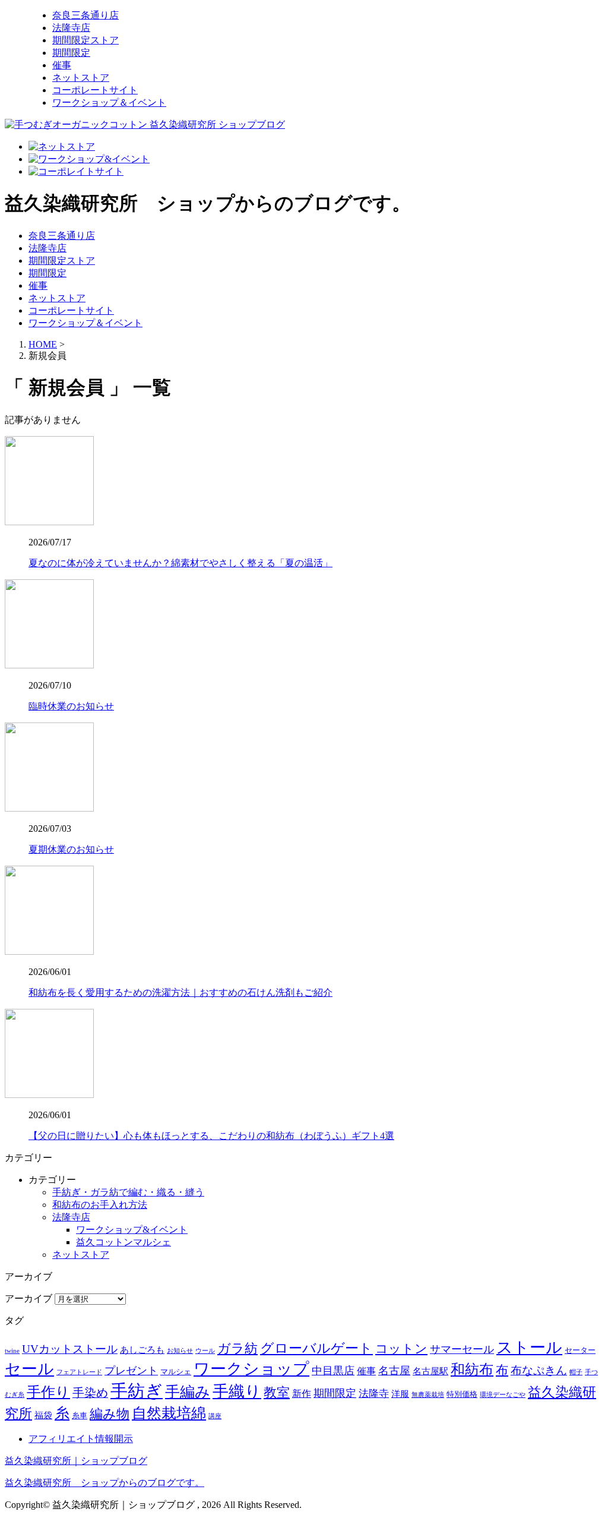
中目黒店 (333, 1371)
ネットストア (80, 77)
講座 (214, 1416)
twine (12, 1351)
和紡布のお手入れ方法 (99, 1205)
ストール (529, 1347)
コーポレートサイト (95, 90)
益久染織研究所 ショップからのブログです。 (104, 1483)
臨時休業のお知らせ (71, 706)
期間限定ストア (85, 40)
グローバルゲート (316, 1348)
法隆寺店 (71, 28)
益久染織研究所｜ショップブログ (76, 1461)
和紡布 (472, 1369)
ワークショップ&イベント (132, 1230)
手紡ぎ (136, 1390)
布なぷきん (539, 1370)
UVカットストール (70, 1349)
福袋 (43, 1415)
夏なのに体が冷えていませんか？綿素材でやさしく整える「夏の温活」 (180, 563)
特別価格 (461, 1394)
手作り (48, 1392)
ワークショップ (251, 1369)
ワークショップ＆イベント (109, 102)
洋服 (400, 1394)
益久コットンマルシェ (123, 1242)
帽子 (575, 1372)
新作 (301, 1394)
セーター (580, 1350)
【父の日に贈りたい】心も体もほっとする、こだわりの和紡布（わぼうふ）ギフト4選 (211, 1136)
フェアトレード (79, 1372)
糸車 (79, 1415)
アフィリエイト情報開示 (80, 1439)
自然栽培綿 (169, 1413)
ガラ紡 (237, 1349)
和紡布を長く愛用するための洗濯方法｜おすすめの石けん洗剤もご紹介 (180, 992)
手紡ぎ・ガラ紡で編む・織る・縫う (128, 1192)
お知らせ (180, 1351)
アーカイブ (28, 1298)
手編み (187, 1392)
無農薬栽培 (427, 1394)
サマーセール (462, 1349)
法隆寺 (374, 1393)
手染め (90, 1393)
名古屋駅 (430, 1371)
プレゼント (131, 1371)
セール (29, 1369)
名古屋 (394, 1371)
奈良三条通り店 (85, 15)
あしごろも (142, 1350)
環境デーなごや (502, 1394)
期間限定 (71, 53)
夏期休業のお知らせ (71, 849)
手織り (237, 1391)
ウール (205, 1351)
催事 (61, 65)
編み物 (109, 1413)
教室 (277, 1393)
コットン (401, 1349)
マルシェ (175, 1371)
